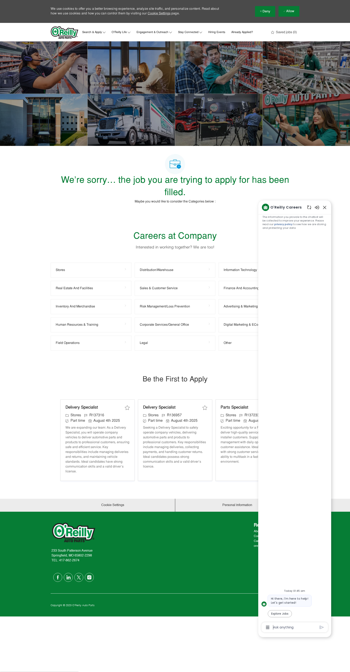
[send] (321, 627)
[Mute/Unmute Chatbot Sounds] (317, 207)
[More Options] (267, 627)
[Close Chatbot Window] (324, 207)
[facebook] (57, 577)
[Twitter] (78, 577)
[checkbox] (127, 407)
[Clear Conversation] (309, 207)
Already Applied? (242, 32)
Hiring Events (216, 32)
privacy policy (283, 224)
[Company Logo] (64, 33)
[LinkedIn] (68, 577)
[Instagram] (89, 577)
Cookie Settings (159, 13)
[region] (294, 417)
